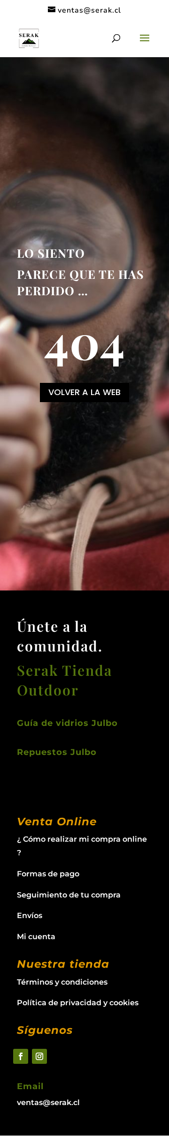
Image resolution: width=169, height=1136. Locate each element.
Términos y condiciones (62, 982)
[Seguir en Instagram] (39, 1056)
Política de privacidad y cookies (77, 1002)
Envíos (29, 915)
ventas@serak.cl (48, 1102)
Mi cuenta (36, 936)
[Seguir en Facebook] (20, 1056)
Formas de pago (48, 873)
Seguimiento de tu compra (69, 894)
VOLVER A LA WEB (84, 392)
